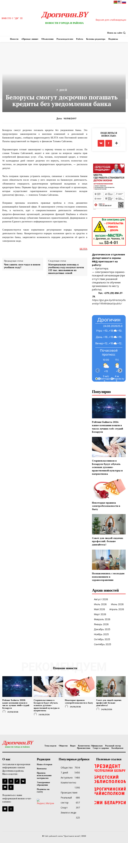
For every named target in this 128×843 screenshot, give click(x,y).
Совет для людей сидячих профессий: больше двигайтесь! (107, 541)
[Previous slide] (97, 370)
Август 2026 (101, 599)
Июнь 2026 (117, 604)
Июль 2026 (100, 604)
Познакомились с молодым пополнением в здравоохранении (108, 576)
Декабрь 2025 (102, 629)
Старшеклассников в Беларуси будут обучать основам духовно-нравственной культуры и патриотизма (107, 467)
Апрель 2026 (116, 609)
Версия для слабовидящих (111, 19)
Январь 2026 (101, 624)
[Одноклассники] (11, 787)
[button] (116, 33)
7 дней (61, 90)
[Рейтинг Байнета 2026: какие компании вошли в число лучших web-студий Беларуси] (109, 408)
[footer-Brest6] (110, 779)
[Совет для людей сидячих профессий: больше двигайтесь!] (109, 524)
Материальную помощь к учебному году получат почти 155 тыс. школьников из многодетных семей (66, 268)
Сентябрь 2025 (102, 644)
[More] (116, 143)
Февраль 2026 (102, 619)
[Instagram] (11, 781)
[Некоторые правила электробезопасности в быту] (109, 489)
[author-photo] (4, 712)
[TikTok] (17, 781)
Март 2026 (100, 614)
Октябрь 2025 (102, 639)
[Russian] (124, 2)
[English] (120, 2)
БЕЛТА (83, 249)
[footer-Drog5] (110, 791)
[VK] (101, 143)
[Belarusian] (115, 2)
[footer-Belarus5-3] (110, 768)
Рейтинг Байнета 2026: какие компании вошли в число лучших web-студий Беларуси (107, 426)
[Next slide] (120, 370)
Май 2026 (99, 609)
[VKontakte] (23, 781)
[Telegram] (5, 808)
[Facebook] (108, 143)
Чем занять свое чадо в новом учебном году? (22, 266)
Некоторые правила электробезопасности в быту (106, 506)
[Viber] (11, 808)
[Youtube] (5, 787)
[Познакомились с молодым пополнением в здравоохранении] (109, 560)
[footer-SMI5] (110, 803)
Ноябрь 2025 (101, 634)
